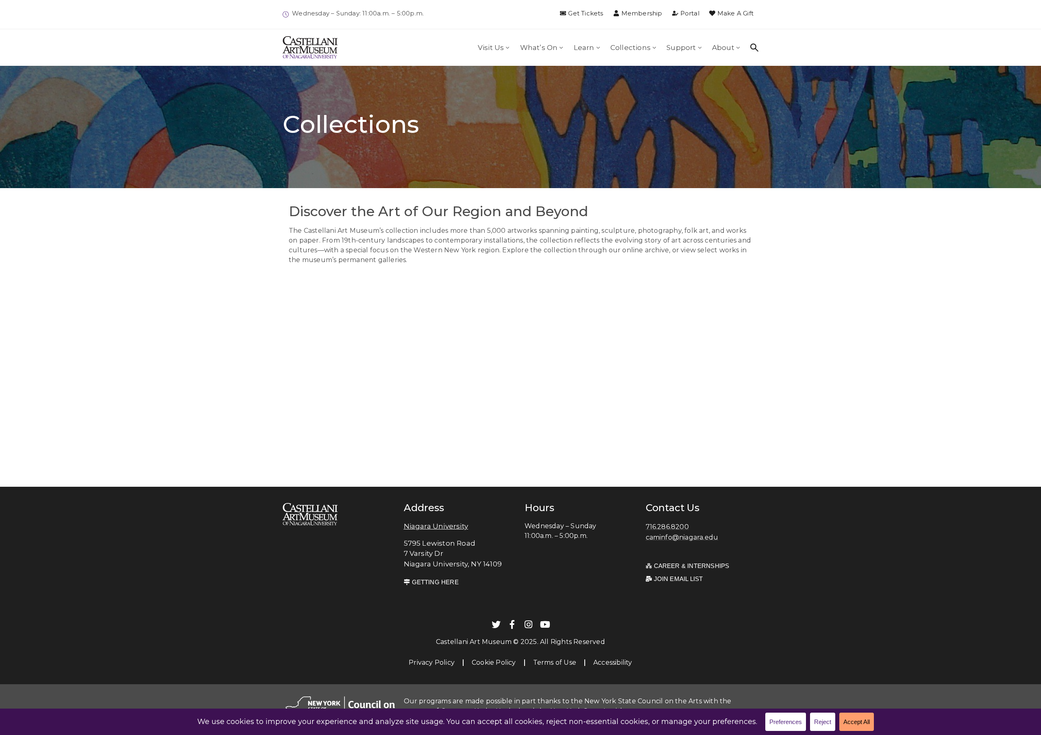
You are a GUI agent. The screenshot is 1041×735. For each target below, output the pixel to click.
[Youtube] (545, 624)
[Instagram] (528, 624)
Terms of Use (554, 662)
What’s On (539, 47)
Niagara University (436, 526)
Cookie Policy (494, 662)
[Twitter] (496, 624)
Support (681, 47)
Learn (584, 47)
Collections (630, 47)
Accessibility (612, 662)
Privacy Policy (432, 662)
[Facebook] (512, 624)
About (723, 47)
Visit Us (491, 47)
